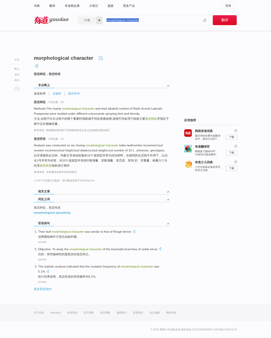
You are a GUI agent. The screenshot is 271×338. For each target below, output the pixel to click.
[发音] (37, 65)
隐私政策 (175, 329)
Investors (55, 312)
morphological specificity (52, 212)
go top (17, 88)
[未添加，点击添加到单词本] (101, 57)
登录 (228, 5)
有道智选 (72, 312)
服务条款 (186, 329)
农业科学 (40, 93)
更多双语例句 (43, 289)
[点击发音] (134, 232)
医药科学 (74, 93)
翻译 (52, 5)
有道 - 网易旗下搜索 (51, 20)
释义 (16, 68)
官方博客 (89, 312)
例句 (16, 80)
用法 (16, 74)
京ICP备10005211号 (225, 329)
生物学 (57, 93)
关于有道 (39, 312)
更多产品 (129, 5)
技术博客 (105, 312)
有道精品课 (72, 5)
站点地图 (155, 312)
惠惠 (110, 5)
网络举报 (171, 312)
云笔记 (93, 5)
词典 (37, 5)
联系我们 (138, 312)
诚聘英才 (122, 312)
